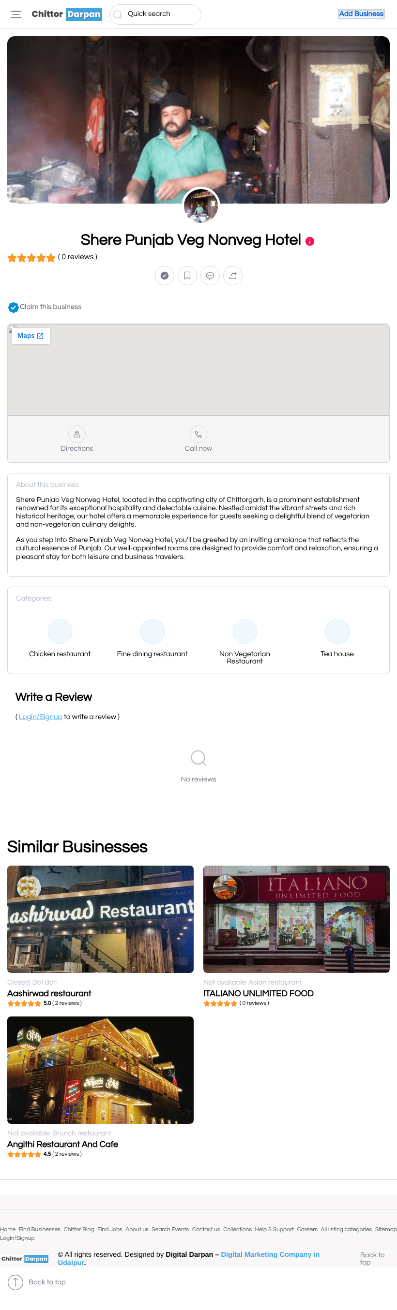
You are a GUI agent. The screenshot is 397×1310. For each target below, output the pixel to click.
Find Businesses (40, 1229)
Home (7, 1229)
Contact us (206, 1229)
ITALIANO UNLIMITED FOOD (258, 993)
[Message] (210, 276)
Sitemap (386, 1229)
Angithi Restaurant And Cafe (62, 1144)
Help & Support (274, 1229)
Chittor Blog (78, 1229)
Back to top (372, 1259)
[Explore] (16, 14)
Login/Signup (17, 1238)
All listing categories (346, 1229)
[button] (164, 276)
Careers (307, 1229)
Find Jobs (109, 1229)
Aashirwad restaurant (49, 993)
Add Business (361, 14)
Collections (237, 1229)
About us (137, 1229)
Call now (199, 449)
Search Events (170, 1229)
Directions (77, 449)
